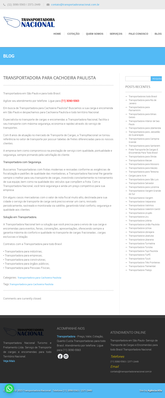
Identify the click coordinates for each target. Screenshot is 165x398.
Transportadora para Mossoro (144, 164)
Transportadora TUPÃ (139, 254)
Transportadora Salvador (141, 183)
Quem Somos (94, 33)
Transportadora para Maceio (143, 167)
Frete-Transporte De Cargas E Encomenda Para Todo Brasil (143, 151)
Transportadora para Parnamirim (139, 109)
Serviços (116, 33)
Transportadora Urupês (140, 212)
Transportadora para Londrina (144, 187)
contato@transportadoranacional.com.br (75, 4)
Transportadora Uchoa (140, 228)
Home (57, 33)
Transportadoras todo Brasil (143, 96)
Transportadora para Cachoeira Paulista (39, 277)
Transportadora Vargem (141, 197)
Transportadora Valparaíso (142, 201)
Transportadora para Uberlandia (145, 127)
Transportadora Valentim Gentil (144, 209)
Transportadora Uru (139, 216)
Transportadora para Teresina (144, 171)
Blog (158, 33)
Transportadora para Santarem (144, 145)
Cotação (73, 33)
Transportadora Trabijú (140, 270)
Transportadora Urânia (140, 220)
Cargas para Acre (137, 175)
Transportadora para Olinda (142, 156)
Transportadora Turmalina (142, 243)
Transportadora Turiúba (141, 247)
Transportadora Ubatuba (141, 235)
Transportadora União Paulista (144, 224)
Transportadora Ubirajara (141, 232)
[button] (9, 388)
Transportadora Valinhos (141, 205)
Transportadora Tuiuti (139, 258)
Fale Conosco (138, 33)
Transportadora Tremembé (142, 266)
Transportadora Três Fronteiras (144, 262)
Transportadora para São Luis (144, 179)
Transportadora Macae (140, 160)
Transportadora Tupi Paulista (143, 251)
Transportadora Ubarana (141, 239)
